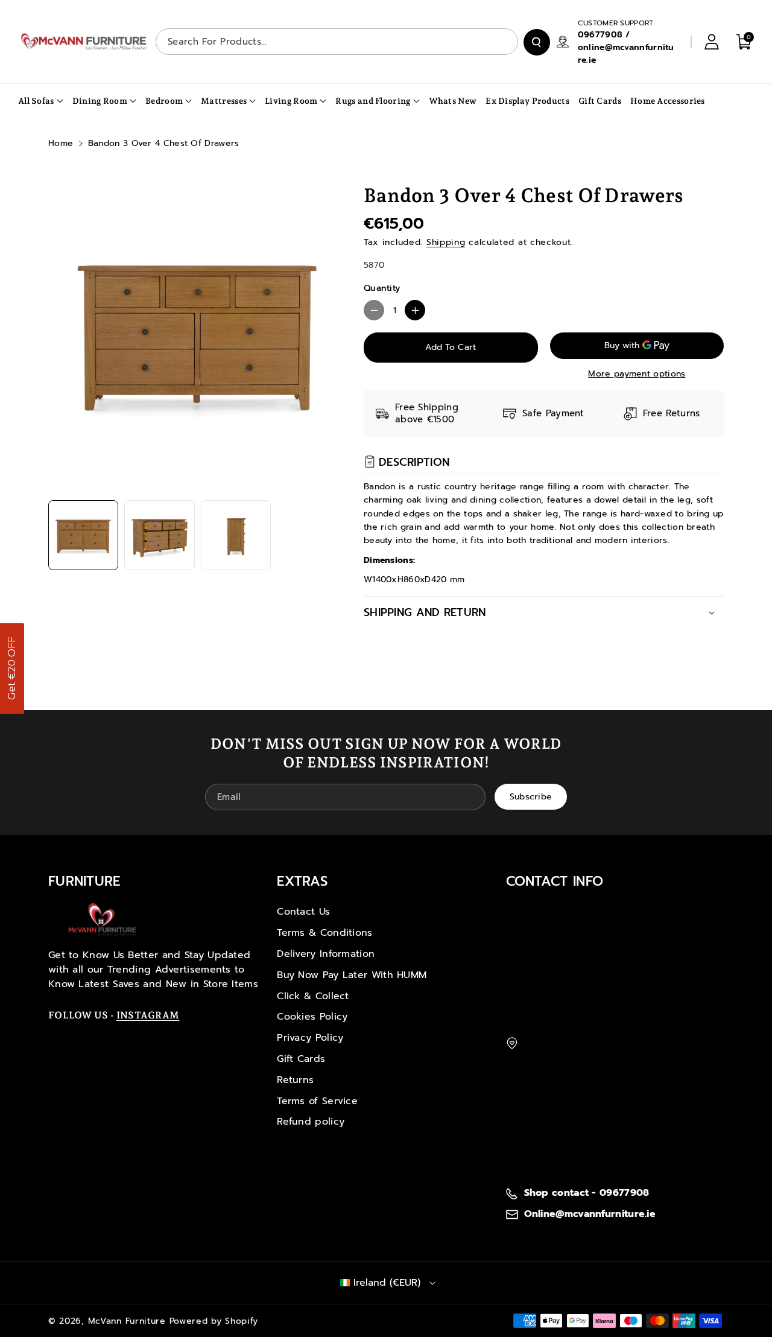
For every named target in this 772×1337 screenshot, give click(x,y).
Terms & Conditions (324, 933)
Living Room (291, 101)
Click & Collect (313, 996)
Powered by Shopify (214, 1321)
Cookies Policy (312, 1016)
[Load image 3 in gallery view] (236, 535)
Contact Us (303, 911)
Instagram (148, 1015)
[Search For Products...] (537, 42)
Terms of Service (317, 1101)
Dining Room (99, 101)
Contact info (555, 881)
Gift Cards (301, 1059)
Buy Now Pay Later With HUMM (351, 975)
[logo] (102, 919)
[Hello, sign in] (711, 41)
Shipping (446, 242)
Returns (295, 1080)
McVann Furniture (127, 1321)
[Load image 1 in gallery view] (83, 535)
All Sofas (36, 101)
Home (60, 143)
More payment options (636, 373)
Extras (302, 881)
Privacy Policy (310, 1038)
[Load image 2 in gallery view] (159, 535)
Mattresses (224, 101)
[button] (12, 668)
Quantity (382, 288)
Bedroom (164, 101)
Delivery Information (326, 954)
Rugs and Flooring (372, 101)
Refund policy (310, 1121)
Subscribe (531, 796)
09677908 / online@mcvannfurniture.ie (626, 47)
